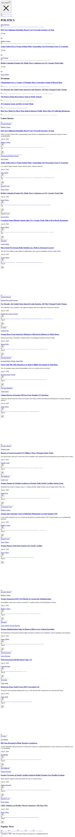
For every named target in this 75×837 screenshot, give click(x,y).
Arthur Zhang (5, 391)
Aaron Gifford (5, 244)
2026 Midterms (5, 476)
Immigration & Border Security (10, 156)
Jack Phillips (4, 739)
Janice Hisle (19, 361)
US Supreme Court (6, 507)
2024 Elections (5, 24)
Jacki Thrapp (4, 159)
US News (3, 327)
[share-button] (2, 144)
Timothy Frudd (5, 449)
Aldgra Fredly (5, 331)
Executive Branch (6, 124)
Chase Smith (4, 683)
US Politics (4, 680)
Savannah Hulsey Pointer (8, 361)
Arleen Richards (5, 656)
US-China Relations (6, 388)
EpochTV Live (5, 186)
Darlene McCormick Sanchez (9, 300)
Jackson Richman (15, 625)
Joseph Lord (4, 480)
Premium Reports (6, 297)
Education (4, 241)
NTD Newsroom (6, 653)
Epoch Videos (5, 189)
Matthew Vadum (5, 127)
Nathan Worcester (6, 771)
